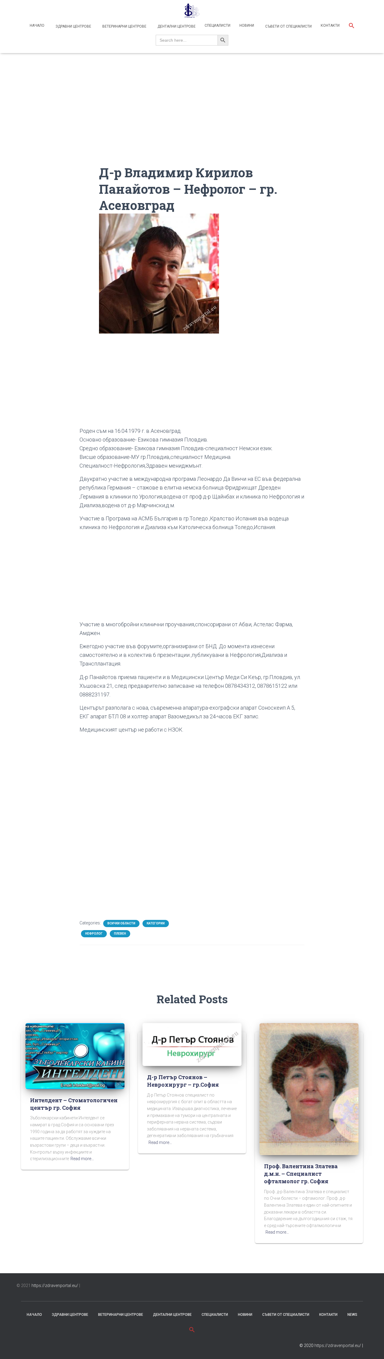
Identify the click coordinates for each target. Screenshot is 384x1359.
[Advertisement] (192, 122)
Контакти (330, 25)
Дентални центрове (176, 26)
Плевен (120, 933)
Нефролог (94, 933)
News (352, 1315)
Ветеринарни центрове (123, 26)
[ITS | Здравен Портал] (192, 10)
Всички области (121, 923)
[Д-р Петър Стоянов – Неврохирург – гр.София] (192, 1044)
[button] (351, 26)
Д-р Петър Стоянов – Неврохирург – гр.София (183, 1080)
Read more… (82, 1158)
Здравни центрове (73, 26)
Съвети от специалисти (288, 26)
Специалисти (217, 25)
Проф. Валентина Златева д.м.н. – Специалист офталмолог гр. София (301, 1174)
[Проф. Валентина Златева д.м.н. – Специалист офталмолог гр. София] (309, 1088)
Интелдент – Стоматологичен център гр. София (74, 1104)
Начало (37, 25)
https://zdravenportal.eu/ (55, 1285)
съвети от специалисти (285, 1315)
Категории (156, 923)
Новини (246, 25)
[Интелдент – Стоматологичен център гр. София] (75, 1055)
